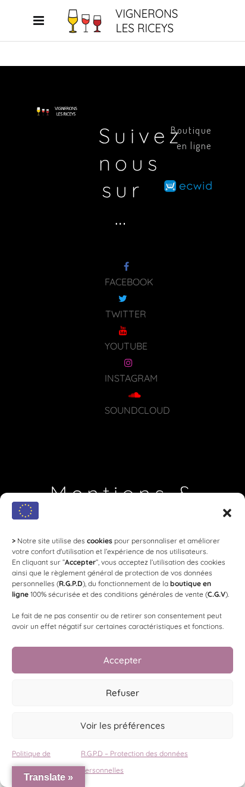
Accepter (122, 660)
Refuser (122, 692)
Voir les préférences (122, 725)
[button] (227, 513)
